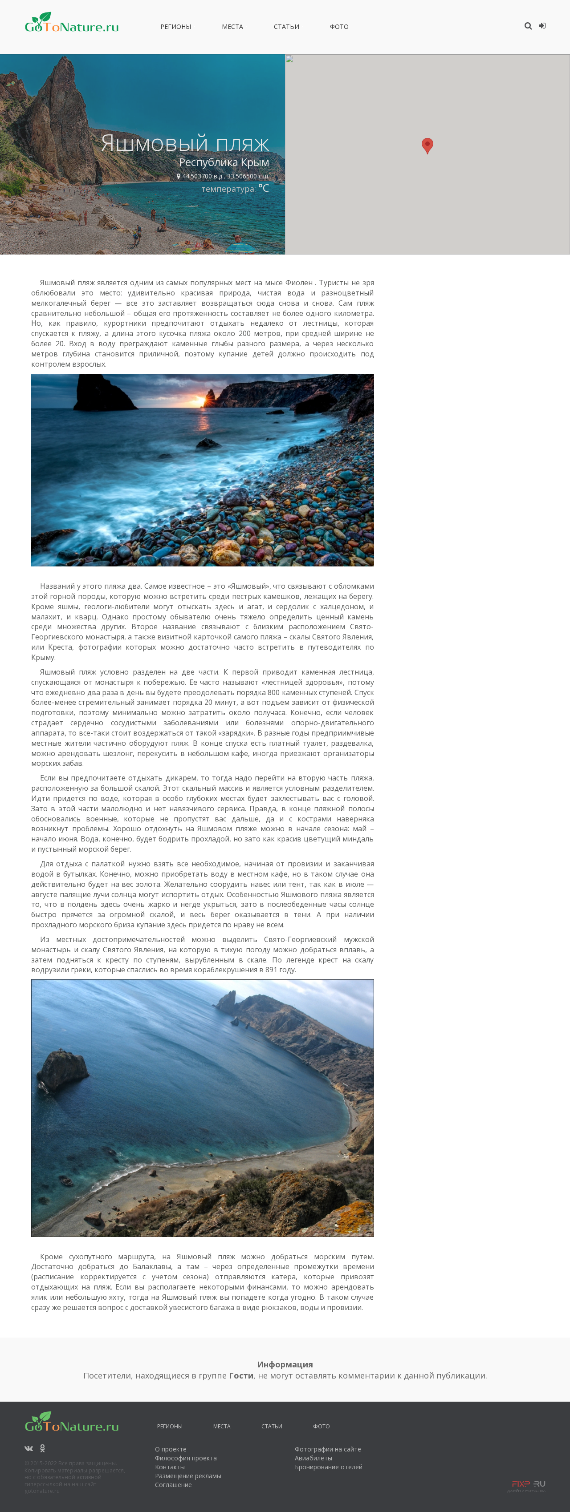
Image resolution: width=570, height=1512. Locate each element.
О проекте (171, 1449)
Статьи (286, 28)
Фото (339, 28)
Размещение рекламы (188, 1476)
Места (232, 28)
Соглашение (173, 1484)
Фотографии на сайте (328, 1449)
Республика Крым (224, 161)
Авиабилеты (313, 1458)
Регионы (175, 28)
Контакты (170, 1467)
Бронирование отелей (328, 1467)
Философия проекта (186, 1458)
